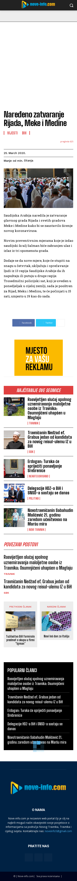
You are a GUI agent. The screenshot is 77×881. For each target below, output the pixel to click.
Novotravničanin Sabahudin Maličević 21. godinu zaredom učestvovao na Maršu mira (50, 517)
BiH (24, 133)
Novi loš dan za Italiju (56, 636)
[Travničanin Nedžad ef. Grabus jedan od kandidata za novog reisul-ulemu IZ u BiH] (14, 440)
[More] (61, 323)
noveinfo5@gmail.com (58, 831)
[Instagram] (38, 857)
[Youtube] (48, 857)
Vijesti (12, 133)
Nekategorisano (38, 476)
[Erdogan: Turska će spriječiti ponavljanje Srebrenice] (14, 468)
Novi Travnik (36, 529)
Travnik (33, 423)
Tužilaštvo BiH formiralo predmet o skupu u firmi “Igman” (20, 640)
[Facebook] (29, 857)
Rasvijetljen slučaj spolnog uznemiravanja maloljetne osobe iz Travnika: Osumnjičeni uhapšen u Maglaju (49, 408)
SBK (31, 451)
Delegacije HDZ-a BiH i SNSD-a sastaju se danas (48, 490)
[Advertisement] (38, 62)
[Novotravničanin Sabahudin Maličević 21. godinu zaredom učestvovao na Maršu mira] (14, 517)
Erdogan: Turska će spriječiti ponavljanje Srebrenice (45, 466)
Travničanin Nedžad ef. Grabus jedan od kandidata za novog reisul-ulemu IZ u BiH (50, 439)
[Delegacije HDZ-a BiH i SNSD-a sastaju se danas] (14, 493)
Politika (34, 498)
